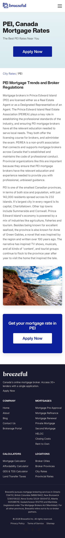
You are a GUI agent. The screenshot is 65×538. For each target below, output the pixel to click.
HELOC (39, 433)
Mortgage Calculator (14, 460)
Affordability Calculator (15, 466)
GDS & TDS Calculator (15, 471)
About (6, 413)
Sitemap (50, 523)
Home (6, 407)
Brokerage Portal (12, 428)
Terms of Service (35, 523)
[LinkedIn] (26, 529)
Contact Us (9, 423)
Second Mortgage (45, 428)
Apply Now (9, 390)
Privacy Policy (18, 523)
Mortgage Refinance (46, 413)
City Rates (9, 73)
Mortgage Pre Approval (48, 407)
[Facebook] (33, 529)
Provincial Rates (44, 476)
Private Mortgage (45, 423)
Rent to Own (42, 443)
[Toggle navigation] (59, 6)
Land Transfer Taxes (14, 476)
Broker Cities (42, 460)
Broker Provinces (45, 466)
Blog (5, 418)
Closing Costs (43, 438)
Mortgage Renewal (46, 418)
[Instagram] (39, 529)
